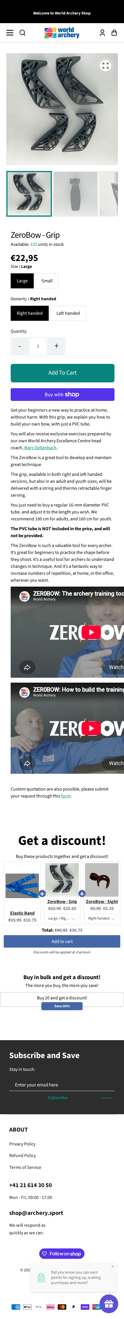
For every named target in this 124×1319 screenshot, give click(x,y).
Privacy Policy (22, 1144)
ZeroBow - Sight (102, 901)
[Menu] (11, 32)
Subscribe (57, 1098)
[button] (22, 33)
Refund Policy (22, 1155)
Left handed (68, 313)
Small (47, 281)
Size (21, 267)
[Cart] (113, 33)
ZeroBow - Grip (62, 901)
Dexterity (33, 299)
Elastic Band (22, 913)
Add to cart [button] (62, 941)
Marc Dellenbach (40, 448)
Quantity (19, 331)
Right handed (30, 313)
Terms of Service (25, 1167)
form (66, 796)
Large (22, 281)
